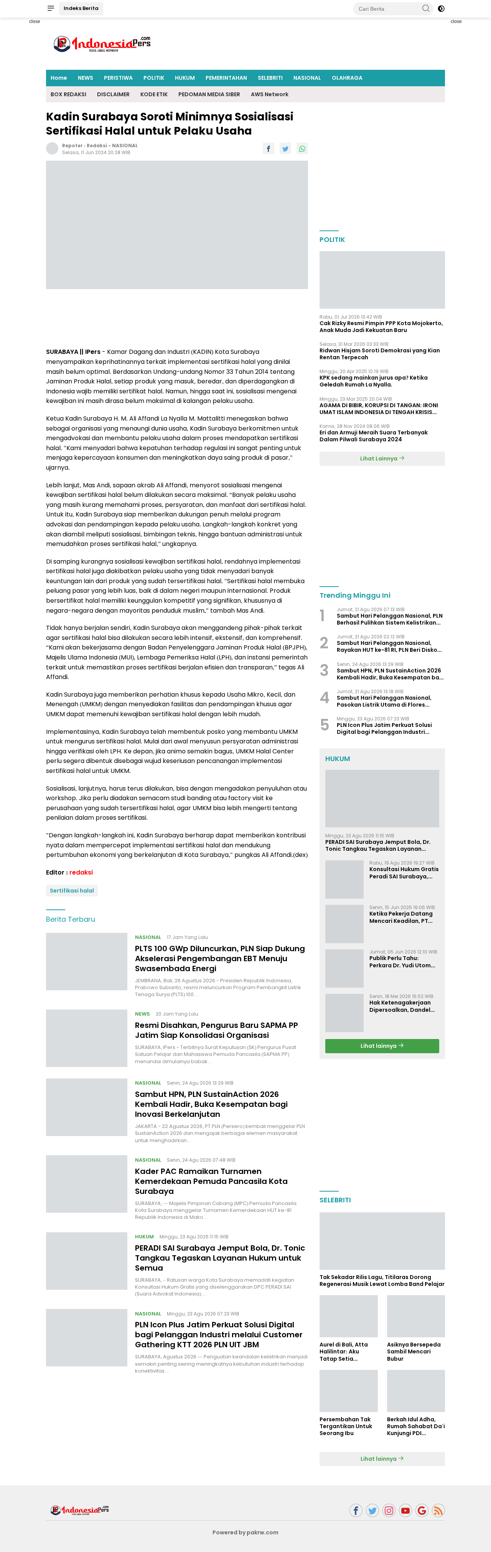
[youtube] (405, 1510)
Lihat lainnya (379, 1046)
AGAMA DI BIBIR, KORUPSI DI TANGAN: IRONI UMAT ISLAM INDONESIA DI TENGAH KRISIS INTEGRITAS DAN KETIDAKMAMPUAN (379, 409)
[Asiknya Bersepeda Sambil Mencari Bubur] (416, 1316)
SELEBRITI (270, 78)
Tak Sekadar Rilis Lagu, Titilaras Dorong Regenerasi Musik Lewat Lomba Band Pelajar (382, 1280)
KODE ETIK (154, 94)
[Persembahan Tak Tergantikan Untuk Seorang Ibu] (348, 1391)
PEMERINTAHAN (226, 78)
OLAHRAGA (347, 78)
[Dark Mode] (441, 8)
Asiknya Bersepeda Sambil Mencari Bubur (414, 1351)
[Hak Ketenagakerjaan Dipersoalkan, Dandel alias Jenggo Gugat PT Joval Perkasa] (344, 1013)
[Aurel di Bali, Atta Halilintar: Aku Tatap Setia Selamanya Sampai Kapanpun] (348, 1316)
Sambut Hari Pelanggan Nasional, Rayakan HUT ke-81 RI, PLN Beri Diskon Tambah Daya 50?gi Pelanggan (389, 646)
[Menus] (50, 8)
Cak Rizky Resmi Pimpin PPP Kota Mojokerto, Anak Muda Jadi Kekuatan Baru (381, 327)
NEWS (85, 78)
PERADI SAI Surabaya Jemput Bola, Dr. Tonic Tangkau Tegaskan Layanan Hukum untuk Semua (220, 1258)
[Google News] (421, 1510)
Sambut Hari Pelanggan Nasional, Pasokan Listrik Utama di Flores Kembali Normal (384, 701)
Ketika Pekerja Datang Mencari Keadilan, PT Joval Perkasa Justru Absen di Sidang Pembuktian (401, 917)
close (34, 21)
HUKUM (185, 78)
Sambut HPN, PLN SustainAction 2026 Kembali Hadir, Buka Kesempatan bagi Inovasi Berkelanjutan (211, 1104)
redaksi (97, 145)
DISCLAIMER (113, 94)
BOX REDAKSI (68, 94)
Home (59, 78)
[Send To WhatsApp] (302, 148)
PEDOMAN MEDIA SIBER (209, 94)
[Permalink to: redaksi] (52, 148)
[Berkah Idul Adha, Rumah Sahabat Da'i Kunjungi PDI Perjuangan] (416, 1391)
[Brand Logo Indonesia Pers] (103, 43)
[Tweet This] (285, 148)
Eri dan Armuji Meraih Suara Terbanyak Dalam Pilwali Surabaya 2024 (374, 436)
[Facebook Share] (268, 148)
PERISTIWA (118, 78)
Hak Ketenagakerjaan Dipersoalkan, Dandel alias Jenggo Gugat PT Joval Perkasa (401, 1006)
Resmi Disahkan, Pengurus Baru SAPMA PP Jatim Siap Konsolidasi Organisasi (216, 1030)
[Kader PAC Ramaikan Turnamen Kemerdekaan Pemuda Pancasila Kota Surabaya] (86, 1187)
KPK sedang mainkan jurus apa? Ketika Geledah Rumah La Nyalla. (374, 381)
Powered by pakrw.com (245, 1532)
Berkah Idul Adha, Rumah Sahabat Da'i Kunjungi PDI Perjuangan (416, 1426)
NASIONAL (307, 78)
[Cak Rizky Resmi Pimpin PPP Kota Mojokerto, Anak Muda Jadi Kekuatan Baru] (382, 280)
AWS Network (269, 94)
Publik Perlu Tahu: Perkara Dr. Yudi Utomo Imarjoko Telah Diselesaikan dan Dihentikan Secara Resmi (402, 961)
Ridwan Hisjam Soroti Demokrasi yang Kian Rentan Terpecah (380, 354)
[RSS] (438, 1510)
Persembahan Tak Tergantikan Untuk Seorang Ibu (346, 1426)
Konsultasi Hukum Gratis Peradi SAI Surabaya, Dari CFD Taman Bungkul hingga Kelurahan (404, 873)
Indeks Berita (81, 8)
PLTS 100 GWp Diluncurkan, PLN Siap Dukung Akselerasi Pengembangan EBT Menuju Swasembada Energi (220, 958)
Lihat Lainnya (379, 458)
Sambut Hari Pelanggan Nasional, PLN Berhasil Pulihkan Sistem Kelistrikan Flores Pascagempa (390, 619)
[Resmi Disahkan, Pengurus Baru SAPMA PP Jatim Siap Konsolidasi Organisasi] (86, 1038)
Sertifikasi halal (72, 890)
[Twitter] (372, 1510)
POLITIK (153, 78)
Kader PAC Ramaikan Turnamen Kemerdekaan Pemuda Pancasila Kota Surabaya (211, 1181)
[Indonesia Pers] (80, 1510)
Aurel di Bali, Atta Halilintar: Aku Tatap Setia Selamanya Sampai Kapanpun (347, 1351)
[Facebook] (355, 1510)
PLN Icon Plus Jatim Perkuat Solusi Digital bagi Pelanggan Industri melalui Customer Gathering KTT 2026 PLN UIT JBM (219, 1334)
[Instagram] (388, 1510)
